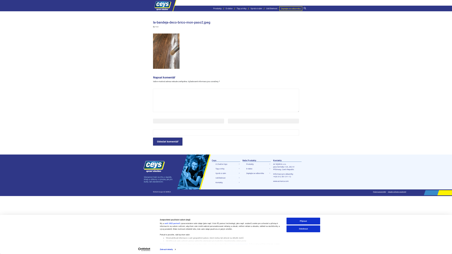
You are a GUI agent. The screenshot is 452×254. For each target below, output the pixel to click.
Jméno (157, 116)
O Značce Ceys (221, 164)
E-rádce (229, 8)
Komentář (160, 86)
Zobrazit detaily (166, 249)
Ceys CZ (165, 5)
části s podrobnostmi (238, 244)
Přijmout (303, 221)
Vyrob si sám (256, 8)
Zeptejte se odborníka (291, 8)
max (157, 27)
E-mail (231, 116)
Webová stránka (162, 127)
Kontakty (219, 182)
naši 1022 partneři (172, 223)
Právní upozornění (379, 192)
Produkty (217, 8)
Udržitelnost (271, 8)
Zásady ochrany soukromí (397, 192)
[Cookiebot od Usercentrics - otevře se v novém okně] (144, 249)
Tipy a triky (241, 8)
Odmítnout (303, 229)
